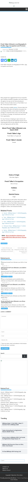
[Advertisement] (14, 28)
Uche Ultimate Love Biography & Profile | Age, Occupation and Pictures (21, 250)
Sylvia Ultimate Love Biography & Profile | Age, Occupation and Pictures (7, 249)
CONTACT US (5, 467)
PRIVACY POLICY (6, 470)
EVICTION (10, 276)
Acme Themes (14, 479)
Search (2, 353)
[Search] (24, 356)
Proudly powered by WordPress (8, 478)
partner (15, 107)
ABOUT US (5, 468)
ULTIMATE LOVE (4, 243)
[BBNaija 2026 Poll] (2, 9)
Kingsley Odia (5, 49)
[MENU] (26, 9)
